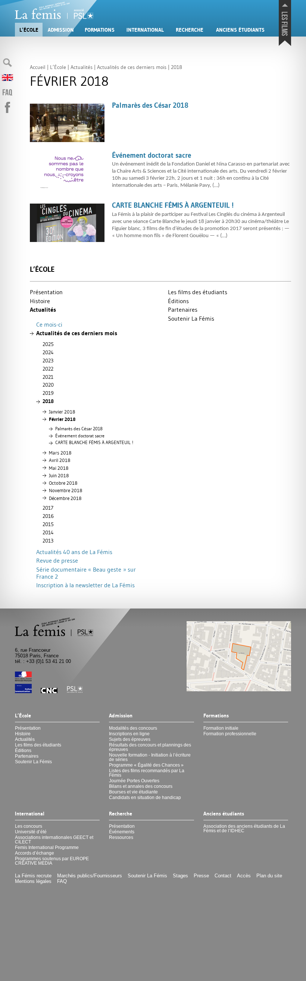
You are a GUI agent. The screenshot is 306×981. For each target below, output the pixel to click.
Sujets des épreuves (129, 739)
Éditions (178, 301)
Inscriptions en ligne (129, 734)
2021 (48, 377)
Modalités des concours (133, 728)
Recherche (189, 29)
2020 (48, 384)
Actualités (43, 310)
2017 (48, 507)
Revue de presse (57, 560)
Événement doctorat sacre (79, 435)
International (145, 29)
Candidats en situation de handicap (145, 797)
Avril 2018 (59, 460)
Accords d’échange (34, 853)
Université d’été (31, 832)
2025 (48, 344)
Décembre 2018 (65, 498)
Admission (61, 29)
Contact (223, 875)
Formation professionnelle (229, 734)
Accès (244, 875)
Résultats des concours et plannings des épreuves (150, 747)
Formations (100, 29)
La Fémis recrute (33, 875)
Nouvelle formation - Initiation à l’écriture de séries (150, 757)
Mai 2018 (58, 468)
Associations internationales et (54, 839)
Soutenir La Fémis (191, 318)
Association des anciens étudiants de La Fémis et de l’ (244, 828)
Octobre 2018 (63, 483)
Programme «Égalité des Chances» (146, 765)
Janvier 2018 (62, 412)
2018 (48, 401)
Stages (180, 875)
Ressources (121, 837)
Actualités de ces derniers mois (76, 333)
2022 (48, 368)
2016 (48, 516)
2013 (48, 540)
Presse (201, 875)
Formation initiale (220, 728)
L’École (28, 29)
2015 (48, 524)
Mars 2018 (60, 453)
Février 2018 (62, 419)
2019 (48, 393)
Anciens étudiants (240, 29)
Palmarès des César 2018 (79, 428)
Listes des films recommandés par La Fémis (146, 772)
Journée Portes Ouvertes (134, 781)
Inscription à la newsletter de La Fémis (85, 585)
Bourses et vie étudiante (133, 792)
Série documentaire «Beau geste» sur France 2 (86, 573)
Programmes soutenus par (52, 860)
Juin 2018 (59, 475)
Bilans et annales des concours (140, 786)
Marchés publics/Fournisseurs (89, 875)
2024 (48, 352)
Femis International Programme (47, 847)
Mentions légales (33, 881)
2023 (48, 360)
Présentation (46, 292)
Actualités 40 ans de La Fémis (74, 552)
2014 (48, 532)
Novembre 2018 (65, 490)
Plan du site (269, 875)
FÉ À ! (94, 442)
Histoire (40, 301)
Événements (121, 832)
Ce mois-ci (49, 324)
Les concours (28, 826)
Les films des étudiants (197, 292)
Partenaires (182, 309)
